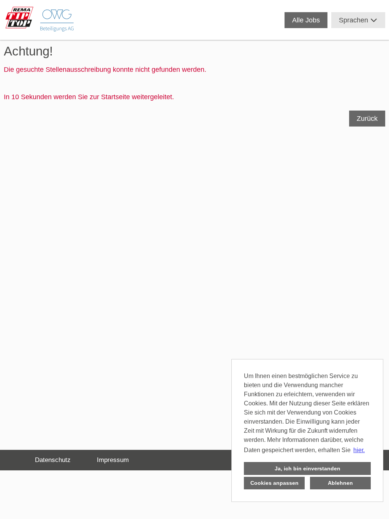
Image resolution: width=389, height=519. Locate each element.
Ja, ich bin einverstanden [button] (307, 468)
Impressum (113, 460)
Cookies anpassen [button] (274, 483)
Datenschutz (53, 460)
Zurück (367, 118)
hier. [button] (359, 450)
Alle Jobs (306, 20)
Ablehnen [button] (340, 483)
